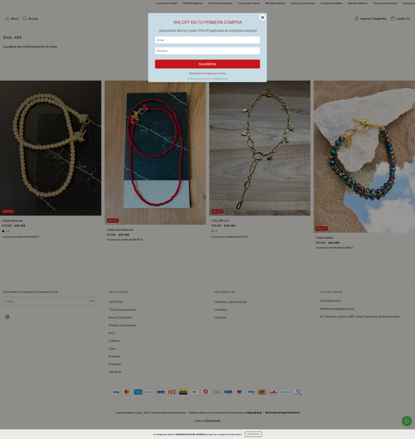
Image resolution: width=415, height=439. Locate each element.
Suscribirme (207, 64)
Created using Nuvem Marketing (207, 78)
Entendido (253, 434)
